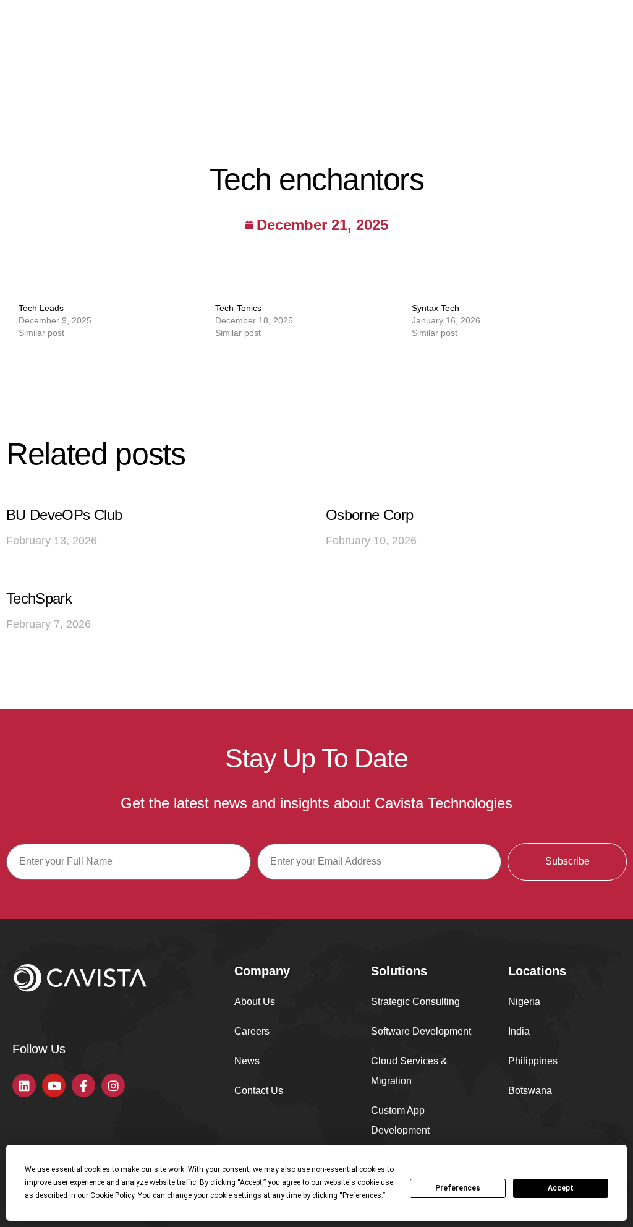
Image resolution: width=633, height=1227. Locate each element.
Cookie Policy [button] (112, 1195)
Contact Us (258, 1090)
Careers (252, 1031)
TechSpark (39, 598)
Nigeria (524, 1001)
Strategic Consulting (415, 1001)
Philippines (533, 1061)
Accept (561, 1188)
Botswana (530, 1090)
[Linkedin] (24, 1085)
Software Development (421, 1031)
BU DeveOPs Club (64, 515)
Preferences (457, 1188)
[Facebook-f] (83, 1085)
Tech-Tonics (238, 308)
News (247, 1061)
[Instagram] (113, 1085)
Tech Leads (41, 308)
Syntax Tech (435, 308)
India (519, 1031)
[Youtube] (54, 1085)
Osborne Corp (369, 515)
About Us (254, 1001)
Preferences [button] (361, 1195)
